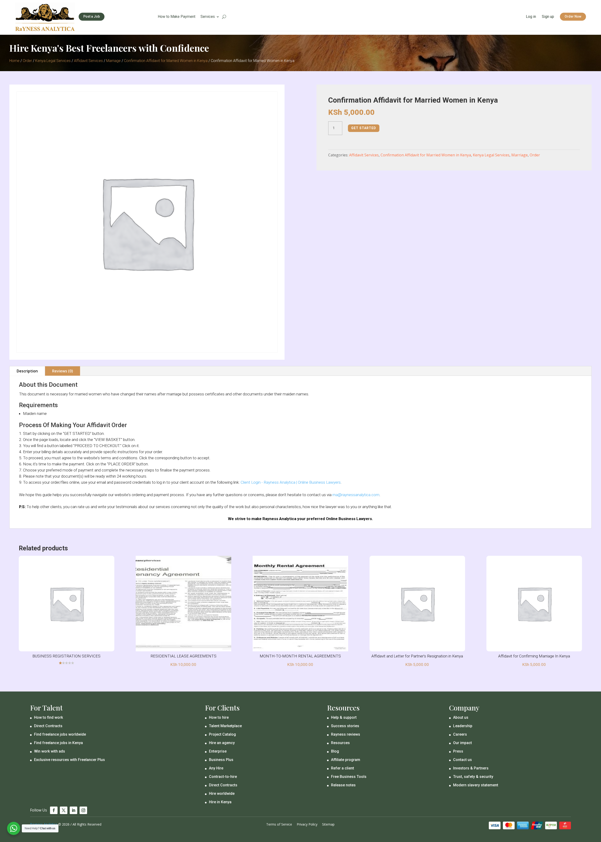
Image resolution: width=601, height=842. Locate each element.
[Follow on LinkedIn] (73, 810)
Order (27, 60)
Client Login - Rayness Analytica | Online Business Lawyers (291, 482)
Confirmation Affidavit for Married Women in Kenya (166, 60)
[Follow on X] (63, 810)
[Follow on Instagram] (83, 810)
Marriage (113, 60)
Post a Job (91, 16)
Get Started (363, 128)
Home (14, 60)
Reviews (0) (62, 371)
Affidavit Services (88, 60)
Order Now (573, 16)
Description (27, 371)
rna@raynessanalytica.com (355, 494)
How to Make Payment (176, 17)
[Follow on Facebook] (54, 810)
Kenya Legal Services (53, 60)
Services (207, 17)
